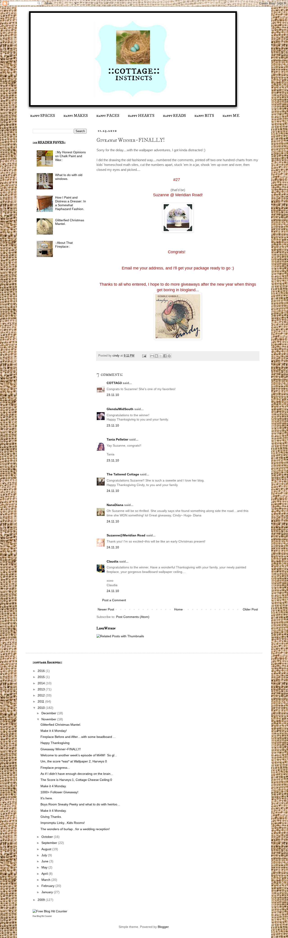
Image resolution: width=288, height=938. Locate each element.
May (44, 867)
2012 (42, 695)
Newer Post (106, 609)
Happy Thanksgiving (55, 743)
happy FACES (107, 115)
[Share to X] (160, 356)
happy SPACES (42, 115)
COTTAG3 (114, 383)
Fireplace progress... (55, 767)
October (47, 837)
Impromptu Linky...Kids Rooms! (62, 823)
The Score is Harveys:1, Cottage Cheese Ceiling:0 (76, 780)
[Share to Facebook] (165, 356)
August (46, 849)
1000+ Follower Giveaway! (59, 792)
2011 (41, 701)
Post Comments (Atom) (132, 617)
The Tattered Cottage (123, 474)
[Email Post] (144, 355)
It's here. (46, 798)
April (45, 873)
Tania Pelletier (117, 439)
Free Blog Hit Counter (42, 916)
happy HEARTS (141, 115)
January (47, 892)
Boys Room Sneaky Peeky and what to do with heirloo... (80, 804)
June (45, 861)
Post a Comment (114, 600)
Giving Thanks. (51, 816)
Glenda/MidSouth (120, 409)
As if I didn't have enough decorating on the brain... (76, 773)
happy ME (231, 115)
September (49, 843)
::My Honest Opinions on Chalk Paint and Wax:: (70, 156)
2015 (42, 677)
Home (178, 609)
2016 (42, 671)
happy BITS (204, 115)
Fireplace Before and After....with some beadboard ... (78, 737)
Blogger (163, 927)
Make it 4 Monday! (53, 730)
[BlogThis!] (156, 356)
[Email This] (152, 356)
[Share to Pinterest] (169, 356)
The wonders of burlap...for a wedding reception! (75, 829)
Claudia (112, 561)
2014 (42, 683)
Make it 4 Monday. (53, 786)
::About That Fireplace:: (64, 244)
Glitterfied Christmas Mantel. (60, 724)
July (44, 855)
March (46, 879)
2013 (42, 689)
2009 (42, 900)
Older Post (250, 609)
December (49, 713)
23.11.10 (113, 395)
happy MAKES (75, 115)
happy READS (174, 115)
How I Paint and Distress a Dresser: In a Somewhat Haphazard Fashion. (70, 203)
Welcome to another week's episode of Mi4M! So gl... (78, 755)
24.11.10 (113, 491)
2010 (42, 708)
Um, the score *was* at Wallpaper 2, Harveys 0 (73, 761)
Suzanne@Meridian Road (126, 535)
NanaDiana (115, 505)
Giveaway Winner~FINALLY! (60, 749)
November (49, 719)
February (48, 886)
